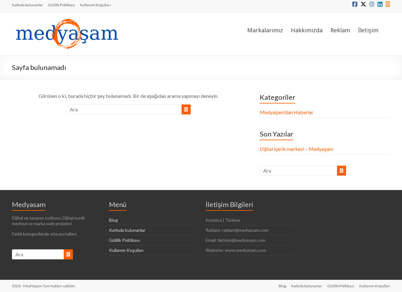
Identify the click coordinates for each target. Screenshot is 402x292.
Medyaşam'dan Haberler (286, 112)
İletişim (368, 30)
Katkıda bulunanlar (27, 5)
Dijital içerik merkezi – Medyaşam (296, 149)
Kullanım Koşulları (95, 5)
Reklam (340, 30)
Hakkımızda (307, 30)
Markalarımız (265, 30)
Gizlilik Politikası (61, 5)
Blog (113, 220)
